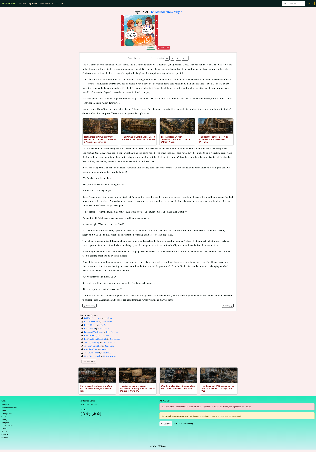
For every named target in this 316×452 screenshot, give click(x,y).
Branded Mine (89, 325)
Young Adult (6, 413)
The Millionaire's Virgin (165, 11)
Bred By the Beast (91, 321)
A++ (185, 58)
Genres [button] (22, 3)
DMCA (63, 3)
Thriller (4, 428)
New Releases (44, 3)
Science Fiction (7, 425)
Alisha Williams (108, 342)
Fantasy (4, 419)
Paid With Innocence (92, 318)
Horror (4, 431)
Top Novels (32, 3)
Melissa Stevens (109, 356)
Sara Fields (104, 335)
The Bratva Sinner (91, 352)
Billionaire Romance (9, 407)
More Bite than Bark (92, 356)
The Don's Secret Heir (93, 345)
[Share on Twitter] (88, 414)
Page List (150, 47)
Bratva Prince (89, 328)
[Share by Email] (99, 414)
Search (310, 3)
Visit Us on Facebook (88, 404)
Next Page (227, 306)
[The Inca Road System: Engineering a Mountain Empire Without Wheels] (177, 126)
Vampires (5, 422)
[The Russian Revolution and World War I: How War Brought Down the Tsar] (97, 375)
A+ (178, 58)
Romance (5, 404)
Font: (130, 58)
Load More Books (88, 361)
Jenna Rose (107, 318)
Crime (3, 416)
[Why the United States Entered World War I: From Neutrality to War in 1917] (178, 375)
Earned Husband (90, 349)
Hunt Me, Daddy (91, 335)
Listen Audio (164, 47)
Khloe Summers (112, 332)
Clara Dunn (106, 352)
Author (55, 3)
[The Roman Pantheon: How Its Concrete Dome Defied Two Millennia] (215, 126)
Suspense (5, 437)
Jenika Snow (103, 325)
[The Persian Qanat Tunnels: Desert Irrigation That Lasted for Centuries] (138, 126)
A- (167, 58)
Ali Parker (104, 349)
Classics (4, 434)
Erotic (3, 410)
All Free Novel (8, 3)
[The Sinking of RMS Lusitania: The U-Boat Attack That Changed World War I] (219, 375)
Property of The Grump (93, 332)
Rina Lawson (115, 339)
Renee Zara (109, 345)
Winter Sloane (103, 328)
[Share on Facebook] (82, 414)
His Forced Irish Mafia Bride (95, 339)
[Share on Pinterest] (94, 414)
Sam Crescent (106, 321)
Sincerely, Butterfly (91, 342)
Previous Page (90, 306)
